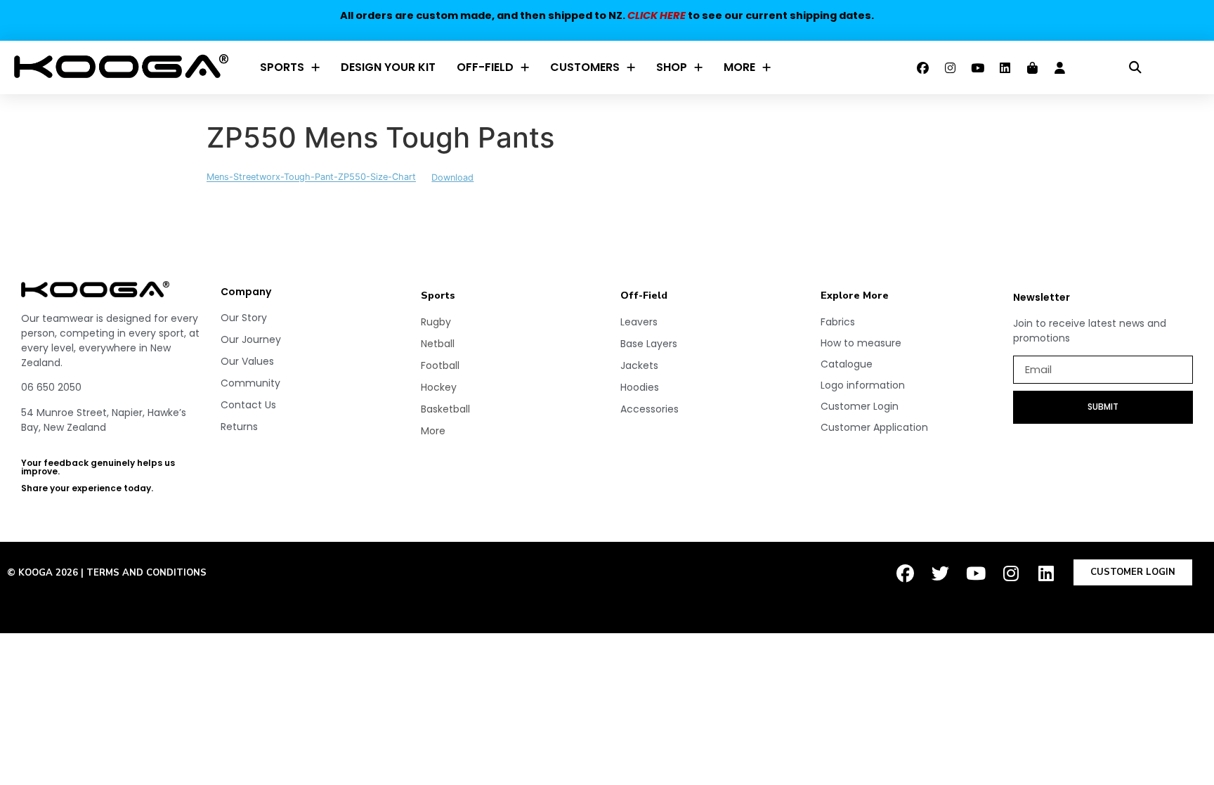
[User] (1060, 67)
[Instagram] (950, 67)
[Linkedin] (1005, 67)
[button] (1135, 68)
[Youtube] (978, 67)
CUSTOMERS (585, 67)
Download (452, 177)
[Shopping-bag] (1033, 67)
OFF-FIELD (485, 67)
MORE (739, 67)
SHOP (671, 67)
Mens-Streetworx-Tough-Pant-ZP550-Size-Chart (311, 177)
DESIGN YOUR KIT (388, 67)
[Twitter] (940, 573)
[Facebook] (923, 67)
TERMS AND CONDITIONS (146, 572)
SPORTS (282, 67)
